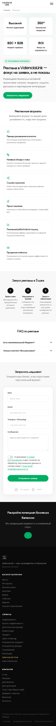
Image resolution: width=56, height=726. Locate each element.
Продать (6, 634)
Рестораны (7, 583)
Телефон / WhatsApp (17, 419)
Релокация (7, 653)
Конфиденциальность (22, 721)
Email (10, 407)
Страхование (8, 649)
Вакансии (6, 697)
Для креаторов (9, 686)
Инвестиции (8, 631)
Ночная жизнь (9, 587)
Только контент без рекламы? (19, 350)
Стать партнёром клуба (13, 689)
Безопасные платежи (44, 721)
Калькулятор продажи (12, 642)
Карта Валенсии (9, 661)
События (6, 598)
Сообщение (13, 432)
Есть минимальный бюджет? (19, 342)
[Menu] (51, 4)
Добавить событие (11, 693)
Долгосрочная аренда (12, 627)
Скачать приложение (12, 606)
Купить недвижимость (12, 623)
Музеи (5, 595)
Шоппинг (6, 591)
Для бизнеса (8, 682)
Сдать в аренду (9, 638)
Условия (6, 721)
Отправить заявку (28, 478)
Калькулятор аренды (12, 646)
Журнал (5, 602)
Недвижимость (9, 619)
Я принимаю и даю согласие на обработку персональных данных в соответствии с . (24, 463)
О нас (4, 674)
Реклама (6, 678)
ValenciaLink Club (10, 657)
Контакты (6, 701)
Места (5, 579)
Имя (10, 393)
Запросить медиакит (18, 95)
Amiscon (5, 717)
